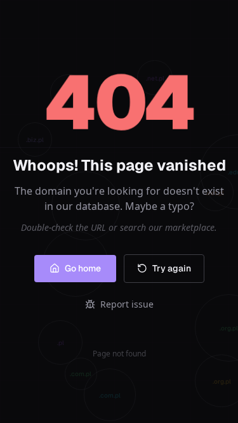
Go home (83, 268)
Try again (171, 268)
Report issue (127, 304)
